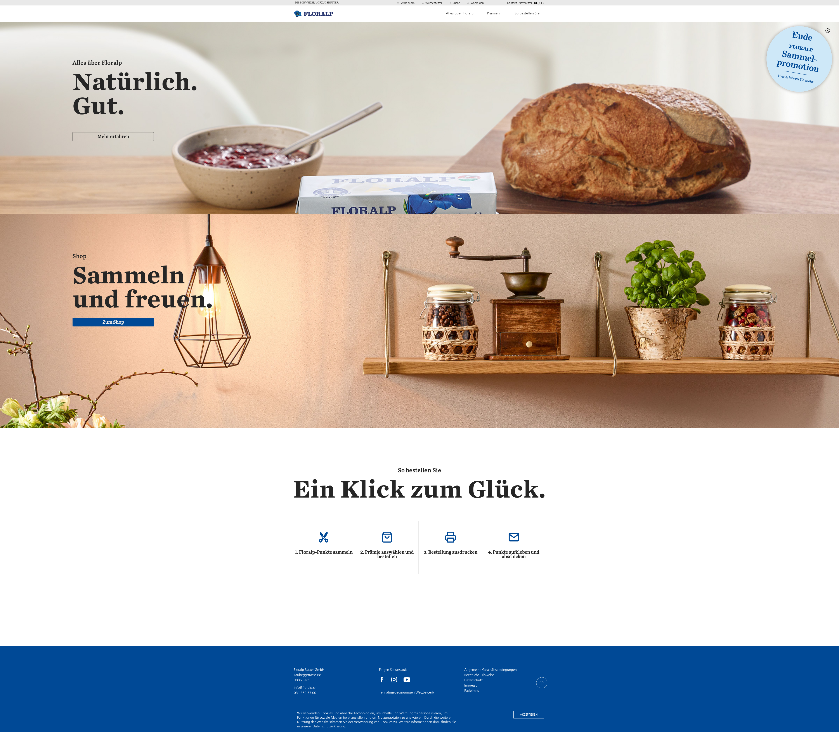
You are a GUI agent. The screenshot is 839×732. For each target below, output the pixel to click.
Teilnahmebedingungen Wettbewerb (406, 692)
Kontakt (512, 3)
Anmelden (477, 3)
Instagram (394, 679)
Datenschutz (473, 680)
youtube (407, 679)
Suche (456, 3)
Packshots (471, 691)
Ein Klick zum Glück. (419, 489)
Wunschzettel (433, 3)
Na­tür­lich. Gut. (135, 94)
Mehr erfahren (113, 136)
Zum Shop (113, 322)
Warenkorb (407, 3)
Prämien (493, 13)
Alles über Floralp (460, 13)
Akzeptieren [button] (528, 714)
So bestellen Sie (527, 13)
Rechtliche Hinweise (479, 675)
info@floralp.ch (305, 687)
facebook (382, 679)
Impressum (472, 685)
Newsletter (525, 3)
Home (313, 13)
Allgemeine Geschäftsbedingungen (490, 670)
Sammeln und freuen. (143, 287)
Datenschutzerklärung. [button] (329, 726)
